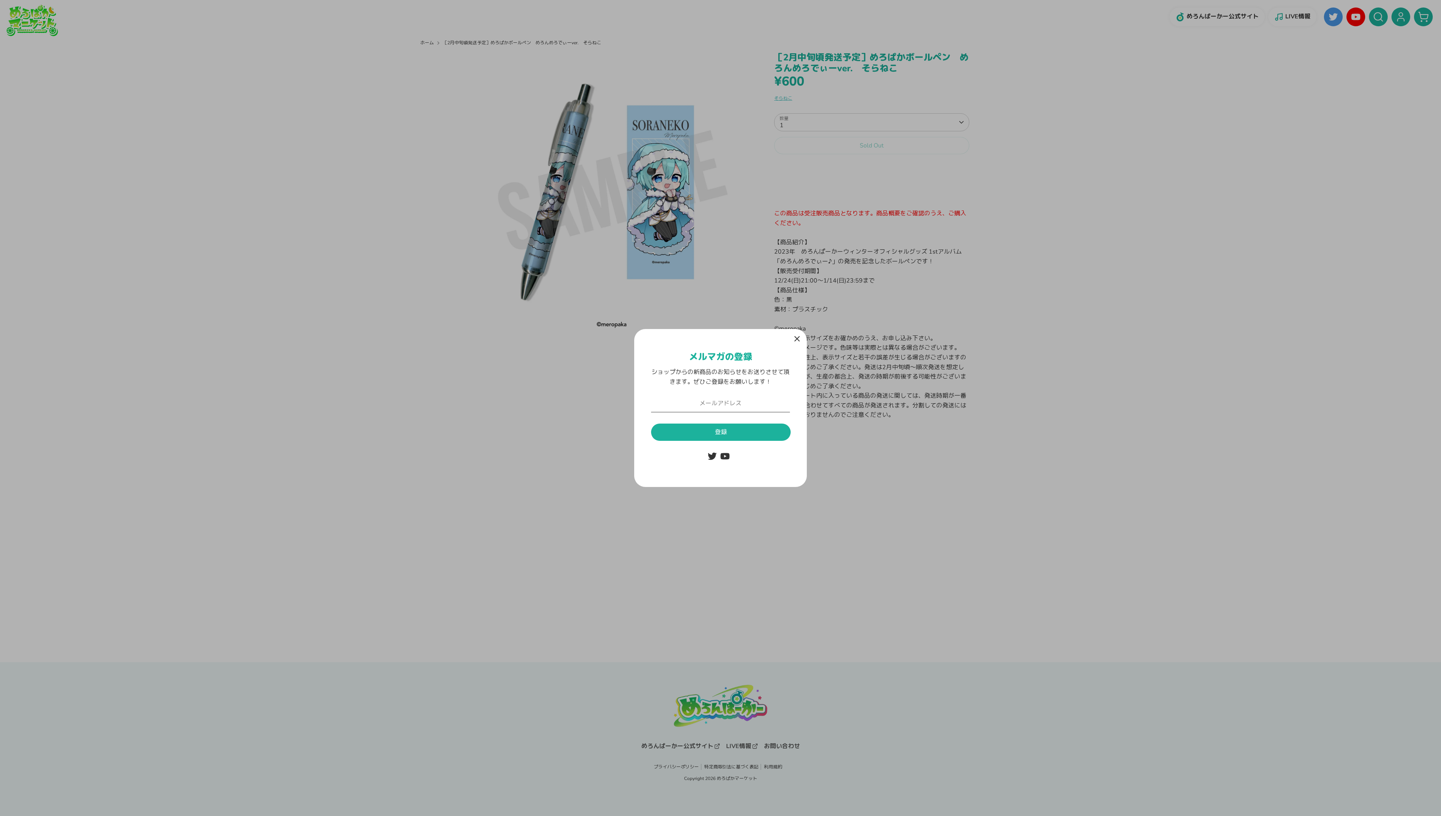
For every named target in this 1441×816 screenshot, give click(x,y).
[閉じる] (797, 339)
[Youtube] (725, 456)
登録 (721, 432)
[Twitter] (712, 456)
